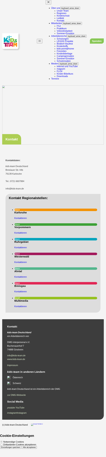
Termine (55, 79)
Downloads (62, 76)
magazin (61, 69)
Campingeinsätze (65, 56)
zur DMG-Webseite (16, 395)
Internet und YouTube (67, 66)
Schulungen (63, 39)
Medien (55, 63)
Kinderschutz (63, 16)
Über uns (55, 8)
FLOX (60, 71)
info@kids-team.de (16, 355)
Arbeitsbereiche (59, 36)
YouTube (15, 407)
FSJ (59, 26)
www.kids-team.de (16, 359)
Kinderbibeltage (64, 53)
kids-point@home (65, 48)
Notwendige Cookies (13, 442)
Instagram (16, 413)
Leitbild (60, 18)
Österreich (18, 377)
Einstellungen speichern (10, 447)
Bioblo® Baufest (65, 44)
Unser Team (63, 11)
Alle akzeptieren (29, 447)
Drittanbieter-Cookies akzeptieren (19, 444)
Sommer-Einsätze (65, 33)
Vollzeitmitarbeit (64, 31)
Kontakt (60, 20)
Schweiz (17, 383)
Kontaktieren (20, 218)
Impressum (12, 365)
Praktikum (62, 28)
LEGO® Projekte (65, 41)
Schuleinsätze (64, 61)
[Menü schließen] (48, 2)
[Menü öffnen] (39, 41)
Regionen (61, 13)
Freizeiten (62, 51)
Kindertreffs (62, 46)
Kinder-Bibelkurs (65, 74)
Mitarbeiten (56, 23)
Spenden (97, 41)
